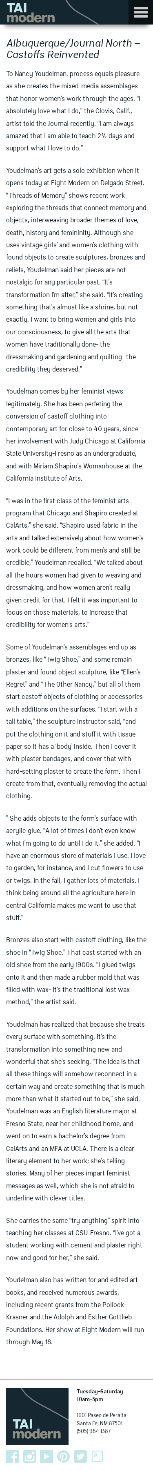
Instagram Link (29, 1456)
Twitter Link (80, 1456)
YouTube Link (46, 1456)
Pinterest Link (63, 1456)
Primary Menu (141, 12)
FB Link (12, 1456)
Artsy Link (97, 1456)
